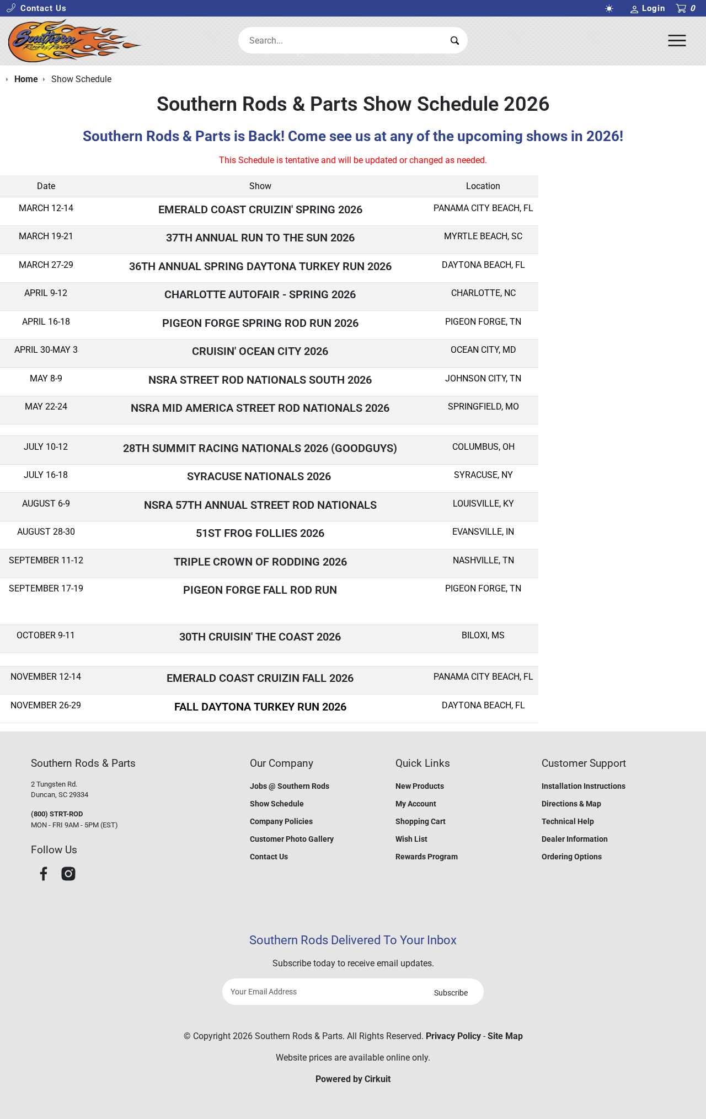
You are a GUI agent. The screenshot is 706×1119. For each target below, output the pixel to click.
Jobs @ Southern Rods (289, 786)
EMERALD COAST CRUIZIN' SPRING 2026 (260, 209)
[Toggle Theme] (611, 8)
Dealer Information (575, 839)
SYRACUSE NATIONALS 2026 (260, 476)
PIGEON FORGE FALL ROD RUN (260, 589)
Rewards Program (426, 856)
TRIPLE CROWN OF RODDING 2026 (260, 561)
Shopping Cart (420, 821)
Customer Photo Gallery (292, 839)
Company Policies (281, 821)
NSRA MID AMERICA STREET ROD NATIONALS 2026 (260, 408)
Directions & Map (571, 803)
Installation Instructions (583, 786)
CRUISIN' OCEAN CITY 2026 (260, 351)
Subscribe (451, 992)
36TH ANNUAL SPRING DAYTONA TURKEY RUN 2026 (260, 266)
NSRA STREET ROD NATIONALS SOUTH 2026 (260, 379)
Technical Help (568, 821)
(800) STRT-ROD (57, 814)
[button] (36, 8)
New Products (419, 786)
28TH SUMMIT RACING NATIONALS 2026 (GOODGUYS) (260, 448)
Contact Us (269, 856)
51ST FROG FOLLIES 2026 (260, 533)
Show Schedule (277, 803)
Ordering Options (572, 856)
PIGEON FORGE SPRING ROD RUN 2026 (260, 323)
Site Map (505, 1036)
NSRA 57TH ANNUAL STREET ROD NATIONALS (260, 505)
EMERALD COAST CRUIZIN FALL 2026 (260, 678)
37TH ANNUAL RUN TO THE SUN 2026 (260, 237)
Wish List (411, 839)
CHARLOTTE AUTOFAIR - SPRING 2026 (260, 294)
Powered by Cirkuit (353, 1079)
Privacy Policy (453, 1036)
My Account (415, 803)
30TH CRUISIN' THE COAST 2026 (260, 636)
